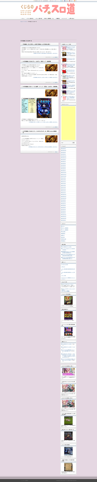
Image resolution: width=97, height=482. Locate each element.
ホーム (23, 18)
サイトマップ (64, 18)
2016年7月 (64, 203)
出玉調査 (63, 231)
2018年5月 (64, 165)
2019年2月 (64, 154)
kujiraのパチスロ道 (23, 21)
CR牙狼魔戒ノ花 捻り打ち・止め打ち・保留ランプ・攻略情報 (37, 61)
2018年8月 (64, 159)
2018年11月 (64, 157)
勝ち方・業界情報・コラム (49, 18)
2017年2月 (64, 190)
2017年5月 (64, 185)
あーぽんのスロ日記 (64, 264)
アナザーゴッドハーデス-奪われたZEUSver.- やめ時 (71, 59)
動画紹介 (63, 233)
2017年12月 (64, 172)
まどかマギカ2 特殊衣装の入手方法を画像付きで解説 (71, 86)
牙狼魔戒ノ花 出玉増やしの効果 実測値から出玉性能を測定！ (37, 44)
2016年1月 (64, 212)
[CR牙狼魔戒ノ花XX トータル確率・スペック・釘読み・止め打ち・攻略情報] (51, 96)
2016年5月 (64, 207)
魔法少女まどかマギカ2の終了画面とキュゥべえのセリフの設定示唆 (71, 47)
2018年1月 (64, 170)
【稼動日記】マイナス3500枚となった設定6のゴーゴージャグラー (71, 92)
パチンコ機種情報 (55, 57)
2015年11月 (64, 216)
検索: (62, 142)
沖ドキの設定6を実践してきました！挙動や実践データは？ (71, 97)
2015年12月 (64, 214)
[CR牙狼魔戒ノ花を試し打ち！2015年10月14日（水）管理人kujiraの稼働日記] (51, 142)
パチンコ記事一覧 (30, 18)
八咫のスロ (63, 266)
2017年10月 (64, 176)
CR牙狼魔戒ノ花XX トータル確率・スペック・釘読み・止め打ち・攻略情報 (40, 86)
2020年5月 (64, 148)
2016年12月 (64, 194)
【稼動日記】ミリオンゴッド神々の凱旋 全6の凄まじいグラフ (71, 53)
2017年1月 (64, 192)
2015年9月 (64, 220)
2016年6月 (64, 205)
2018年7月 (64, 161)
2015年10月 (64, 218)
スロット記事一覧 (39, 18)
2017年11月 (64, 174)
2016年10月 (64, 198)
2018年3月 (64, 168)
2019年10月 (64, 150)
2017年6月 (64, 183)
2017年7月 (64, 181)
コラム (63, 226)
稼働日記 (63, 240)
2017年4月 (64, 187)
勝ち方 (63, 235)
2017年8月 (64, 179)
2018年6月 (64, 163)
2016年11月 (64, 196)
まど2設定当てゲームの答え (67, 246)
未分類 (63, 237)
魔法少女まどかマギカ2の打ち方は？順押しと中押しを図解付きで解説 (71, 65)
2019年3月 (64, 152)
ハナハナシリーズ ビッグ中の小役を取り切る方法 (71, 71)
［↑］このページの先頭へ (24, 480)
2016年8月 (64, 201)
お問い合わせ (71, 18)
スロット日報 (63, 275)
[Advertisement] (48, 30)
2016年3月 (64, 209)
